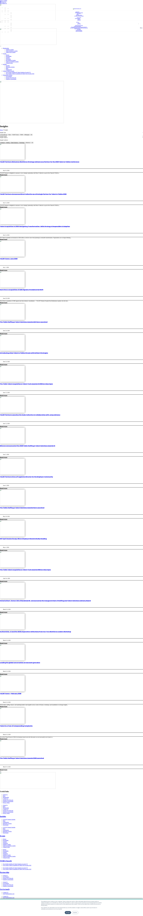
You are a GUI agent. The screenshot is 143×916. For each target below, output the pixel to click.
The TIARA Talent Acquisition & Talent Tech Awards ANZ (79, 27)
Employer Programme (79, 31)
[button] (141, 25)
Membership (77, 11)
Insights (77, 22)
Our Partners (79, 29)
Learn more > (79, 13)
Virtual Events (79, 17)
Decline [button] (75, 912)
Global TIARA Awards (77, 26)
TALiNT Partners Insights (79, 25)
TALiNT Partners (77, 18)
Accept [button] (68, 912)
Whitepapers (79, 23)
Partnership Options (77, 28)
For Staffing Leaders (79, 15)
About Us (79, 19)
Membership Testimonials (79, 12)
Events (77, 14)
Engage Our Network (79, 30)
